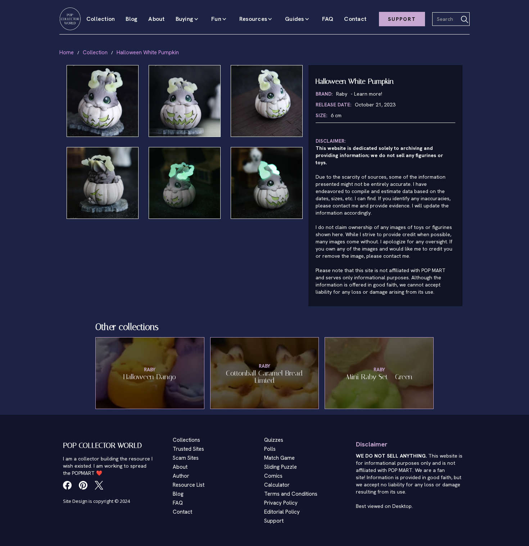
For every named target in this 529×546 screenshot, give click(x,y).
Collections (186, 440)
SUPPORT (402, 19)
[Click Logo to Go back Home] (70, 19)
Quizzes (273, 440)
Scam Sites (186, 458)
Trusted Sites (188, 449)
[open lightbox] (103, 101)
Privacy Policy (281, 502)
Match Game (279, 458)
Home (66, 52)
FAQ (328, 19)
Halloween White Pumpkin (148, 52)
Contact (355, 19)
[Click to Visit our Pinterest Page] (83, 485)
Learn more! (368, 94)
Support (274, 520)
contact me (396, 256)
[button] (188, 19)
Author (181, 476)
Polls (270, 449)
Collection (100, 19)
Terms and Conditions (290, 493)
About (156, 19)
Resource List (188, 484)
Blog (131, 19)
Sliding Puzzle (280, 467)
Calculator (277, 484)
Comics (273, 476)
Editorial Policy (282, 511)
